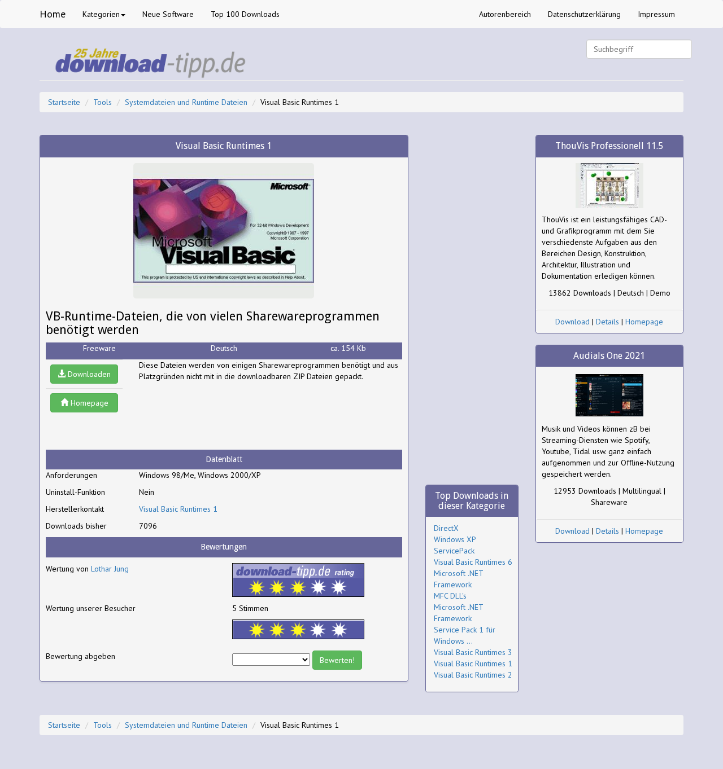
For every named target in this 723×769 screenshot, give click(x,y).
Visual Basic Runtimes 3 (473, 652)
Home (53, 13)
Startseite (64, 102)
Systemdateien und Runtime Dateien (186, 102)
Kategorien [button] (101, 14)
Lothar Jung (110, 569)
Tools (102, 102)
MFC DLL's (450, 596)
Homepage (88, 403)
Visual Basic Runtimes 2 (473, 675)
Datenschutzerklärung (584, 14)
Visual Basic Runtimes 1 (178, 509)
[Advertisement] (229, 416)
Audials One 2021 (609, 355)
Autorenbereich (505, 14)
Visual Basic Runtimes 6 (473, 562)
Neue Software (168, 14)
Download (572, 322)
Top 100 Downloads (245, 14)
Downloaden (88, 374)
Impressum (656, 14)
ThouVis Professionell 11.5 (609, 145)
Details (607, 322)
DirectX (446, 528)
